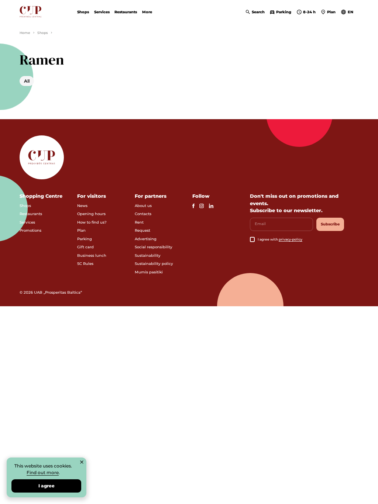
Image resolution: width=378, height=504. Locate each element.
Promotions (30, 230)
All (27, 81)
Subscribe (330, 224)
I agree (46, 486)
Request (142, 230)
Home (25, 33)
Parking (84, 239)
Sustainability (148, 255)
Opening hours (91, 213)
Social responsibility (153, 247)
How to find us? (92, 222)
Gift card (85, 247)
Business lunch (91, 255)
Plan (81, 230)
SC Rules (85, 263)
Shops (83, 12)
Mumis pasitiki (149, 272)
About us (143, 205)
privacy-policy (290, 239)
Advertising (146, 239)
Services (102, 12)
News (82, 205)
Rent (139, 222)
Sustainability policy (154, 263)
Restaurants (125, 12)
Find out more (43, 472)
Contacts (143, 213)
